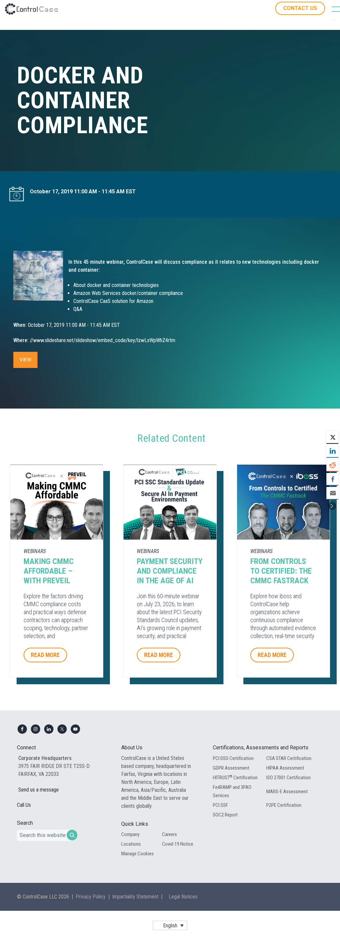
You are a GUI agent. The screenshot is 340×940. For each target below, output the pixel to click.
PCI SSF (220, 805)
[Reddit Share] (332, 465)
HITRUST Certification (235, 777)
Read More (45, 654)
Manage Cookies (137, 854)
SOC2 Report (225, 815)
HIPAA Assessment (285, 768)
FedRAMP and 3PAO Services (232, 791)
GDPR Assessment (231, 768)
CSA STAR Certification (288, 758)
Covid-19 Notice (177, 844)
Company (130, 834)
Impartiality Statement (135, 896)
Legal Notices (183, 896)
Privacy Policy (91, 896)
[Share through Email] (332, 493)
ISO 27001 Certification (288, 778)
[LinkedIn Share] (332, 451)
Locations (131, 844)
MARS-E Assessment (287, 792)
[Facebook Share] (332, 479)
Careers (169, 834)
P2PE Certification (283, 805)
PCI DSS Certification (233, 758)
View (25, 360)
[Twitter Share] (332, 437)
